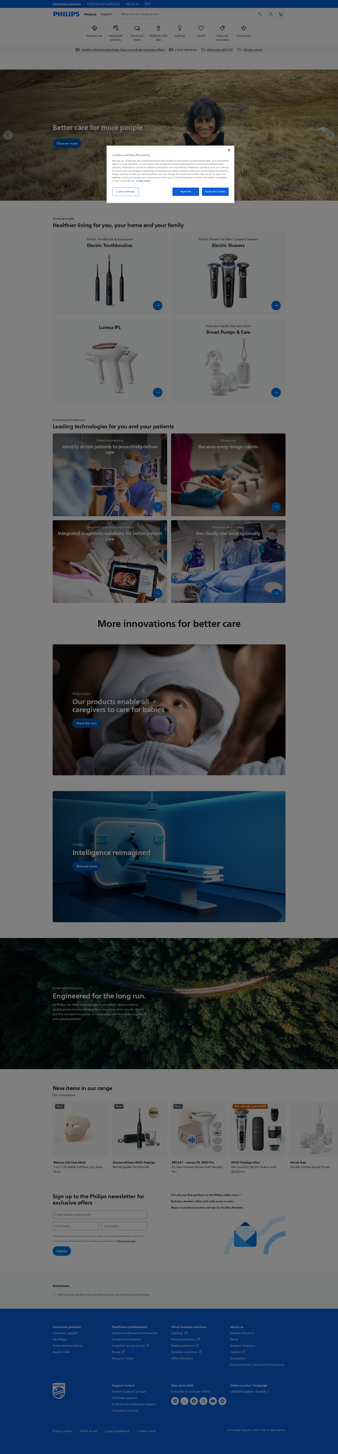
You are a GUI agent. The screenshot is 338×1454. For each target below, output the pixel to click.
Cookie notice (143, 181)
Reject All (186, 192)
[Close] (229, 150)
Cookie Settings (125, 192)
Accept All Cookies (215, 192)
